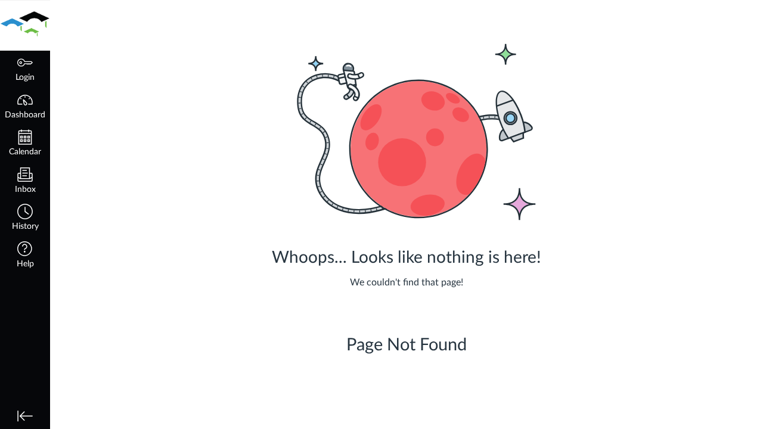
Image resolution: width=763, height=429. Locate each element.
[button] (25, 218)
